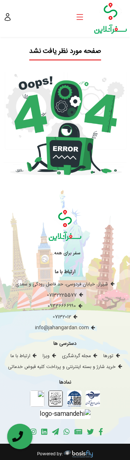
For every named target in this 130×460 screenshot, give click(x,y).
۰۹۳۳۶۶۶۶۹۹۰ (62, 306)
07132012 (62, 317)
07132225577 (62, 295)
